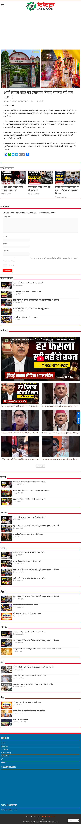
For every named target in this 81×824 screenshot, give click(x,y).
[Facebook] (38, 819)
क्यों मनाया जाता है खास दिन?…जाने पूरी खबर (27, 613)
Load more (40, 466)
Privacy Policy (6, 752)
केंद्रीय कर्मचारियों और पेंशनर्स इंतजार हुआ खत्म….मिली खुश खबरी (33, 667)
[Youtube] (43, 819)
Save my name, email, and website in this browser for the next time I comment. (40, 259)
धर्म (2, 759)
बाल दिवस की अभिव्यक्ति (20, 719)
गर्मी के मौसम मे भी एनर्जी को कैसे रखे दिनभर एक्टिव (29, 711)
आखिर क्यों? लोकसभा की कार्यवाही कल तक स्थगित (29, 499)
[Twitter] (40, 819)
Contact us (5, 756)
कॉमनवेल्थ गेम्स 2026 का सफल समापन (25, 317)
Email (5, 243)
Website (6, 250)
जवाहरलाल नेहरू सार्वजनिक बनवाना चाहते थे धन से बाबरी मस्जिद (33, 684)
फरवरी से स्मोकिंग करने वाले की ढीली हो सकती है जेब (29, 675)
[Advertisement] (40, 29)
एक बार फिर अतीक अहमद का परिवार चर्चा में (27, 291)
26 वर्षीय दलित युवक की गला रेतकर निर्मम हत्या (28, 534)
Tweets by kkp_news (9, 809)
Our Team (4, 749)
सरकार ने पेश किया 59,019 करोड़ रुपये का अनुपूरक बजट (31, 308)
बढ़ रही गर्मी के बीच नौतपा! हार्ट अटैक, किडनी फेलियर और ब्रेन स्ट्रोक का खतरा (37, 649)
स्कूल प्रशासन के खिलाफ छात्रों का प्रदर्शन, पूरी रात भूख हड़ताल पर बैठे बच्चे (67, 190)
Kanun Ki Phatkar (11, 101)
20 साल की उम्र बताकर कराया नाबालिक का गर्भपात (12, 188)
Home (3, 742)
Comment (7, 216)
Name (5, 236)
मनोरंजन (3, 762)
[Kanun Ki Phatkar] (40, 5)
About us (4, 746)
